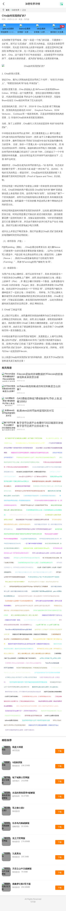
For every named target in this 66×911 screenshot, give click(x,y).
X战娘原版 (17, 762)
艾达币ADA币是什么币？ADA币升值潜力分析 (36, 720)
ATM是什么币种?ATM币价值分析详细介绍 (27, 558)
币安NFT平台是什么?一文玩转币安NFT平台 (34, 505)
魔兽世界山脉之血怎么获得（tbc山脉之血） (45, 687)
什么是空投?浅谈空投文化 (29, 538)
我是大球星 (17, 747)
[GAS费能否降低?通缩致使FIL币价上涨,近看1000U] (8, 401)
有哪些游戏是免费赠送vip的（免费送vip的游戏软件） (26, 515)
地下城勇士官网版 (20, 777)
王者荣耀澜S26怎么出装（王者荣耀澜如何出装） (37, 696)
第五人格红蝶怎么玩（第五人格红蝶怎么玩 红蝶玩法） (34, 653)
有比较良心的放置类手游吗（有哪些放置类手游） (31, 472)
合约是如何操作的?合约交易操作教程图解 (47, 672)
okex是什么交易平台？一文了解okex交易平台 (33, 476)
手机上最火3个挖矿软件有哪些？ (15, 582)
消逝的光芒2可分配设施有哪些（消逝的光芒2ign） (43, 725)
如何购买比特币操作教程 (22, 486)
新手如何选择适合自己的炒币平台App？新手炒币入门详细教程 (29, 586)
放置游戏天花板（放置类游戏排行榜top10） (36, 548)
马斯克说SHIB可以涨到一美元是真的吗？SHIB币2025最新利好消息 (38, 596)
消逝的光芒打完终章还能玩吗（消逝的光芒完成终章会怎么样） (30, 452)
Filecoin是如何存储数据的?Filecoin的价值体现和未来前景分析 (40, 375)
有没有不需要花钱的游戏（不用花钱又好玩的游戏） (32, 668)
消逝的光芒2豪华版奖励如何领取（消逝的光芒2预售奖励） (30, 634)
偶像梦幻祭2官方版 (21, 884)
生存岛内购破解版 (20, 823)
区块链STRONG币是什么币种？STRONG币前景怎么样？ (34, 529)
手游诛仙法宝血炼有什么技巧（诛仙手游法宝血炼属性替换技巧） (36, 457)
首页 (8, 10)
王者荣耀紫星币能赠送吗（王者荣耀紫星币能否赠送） (40, 495)
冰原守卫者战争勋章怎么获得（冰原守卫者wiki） (20, 730)
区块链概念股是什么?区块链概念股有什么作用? (30, 443)
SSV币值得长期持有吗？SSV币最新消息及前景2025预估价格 (28, 682)
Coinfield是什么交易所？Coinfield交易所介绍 (19, 601)
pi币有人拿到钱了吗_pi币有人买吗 (50, 658)
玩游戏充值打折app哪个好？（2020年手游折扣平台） (21, 711)
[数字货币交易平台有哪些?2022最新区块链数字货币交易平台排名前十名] (8, 425)
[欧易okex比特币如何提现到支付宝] (8, 413)
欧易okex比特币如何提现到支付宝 (35, 410)
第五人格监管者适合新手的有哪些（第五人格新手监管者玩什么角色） (37, 706)
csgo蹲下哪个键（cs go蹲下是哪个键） (48, 625)
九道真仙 (16, 853)
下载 (60, 751)
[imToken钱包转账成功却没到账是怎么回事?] (8, 389)
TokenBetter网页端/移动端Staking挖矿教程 (18, 629)
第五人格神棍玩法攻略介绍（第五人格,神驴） (25, 615)
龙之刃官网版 (18, 838)
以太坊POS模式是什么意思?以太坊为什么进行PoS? (40, 620)
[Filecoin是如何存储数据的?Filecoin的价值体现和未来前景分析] (8, 377)
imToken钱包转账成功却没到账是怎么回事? (38, 388)
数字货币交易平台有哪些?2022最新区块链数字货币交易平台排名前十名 (40, 424)
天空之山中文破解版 (22, 868)
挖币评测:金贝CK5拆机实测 (33, 715)
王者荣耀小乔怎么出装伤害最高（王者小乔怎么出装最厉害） (23, 663)
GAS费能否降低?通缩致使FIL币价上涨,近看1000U (39, 400)
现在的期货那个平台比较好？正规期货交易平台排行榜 (32, 519)
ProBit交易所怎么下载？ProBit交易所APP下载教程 (43, 577)
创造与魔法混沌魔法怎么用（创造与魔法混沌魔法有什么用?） (34, 572)
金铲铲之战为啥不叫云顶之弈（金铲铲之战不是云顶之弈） (33, 605)
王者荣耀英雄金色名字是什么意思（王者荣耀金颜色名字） (36, 562)
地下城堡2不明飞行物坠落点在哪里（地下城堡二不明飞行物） (24, 438)
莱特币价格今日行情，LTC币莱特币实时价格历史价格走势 (23, 691)
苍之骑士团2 (18, 808)
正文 (23, 10)
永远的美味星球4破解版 (23, 792)
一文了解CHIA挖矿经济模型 (33, 543)
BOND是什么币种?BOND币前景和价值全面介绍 (30, 491)
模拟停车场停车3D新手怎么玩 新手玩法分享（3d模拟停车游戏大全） (29, 644)
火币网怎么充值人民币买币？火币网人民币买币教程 (21, 677)
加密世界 (15, 10)
